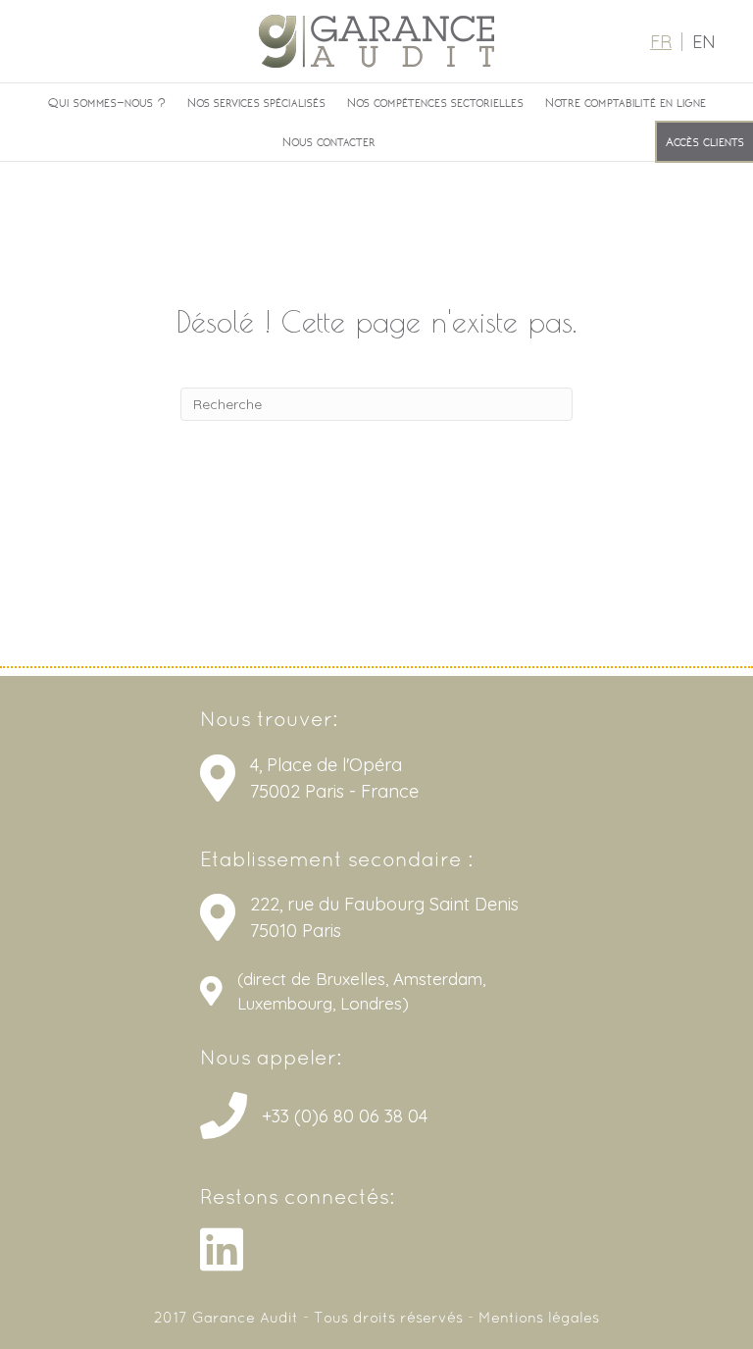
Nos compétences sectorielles (435, 102)
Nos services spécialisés (256, 102)
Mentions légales (538, 1318)
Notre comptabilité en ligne (625, 102)
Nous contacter (329, 141)
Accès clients (705, 141)
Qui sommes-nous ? (107, 102)
